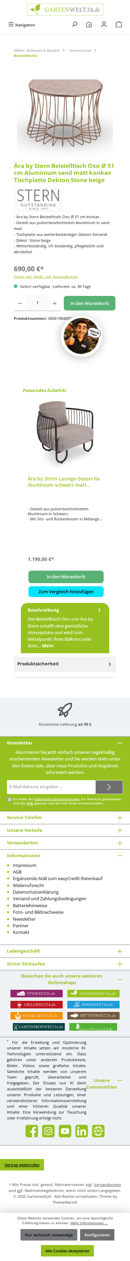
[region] (65, 118)
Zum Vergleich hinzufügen (66, 591)
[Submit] (109, 787)
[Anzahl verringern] (20, 303)
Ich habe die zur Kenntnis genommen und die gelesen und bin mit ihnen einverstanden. (67, 801)
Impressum (24, 865)
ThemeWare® (65, 1202)
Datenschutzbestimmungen (57, 799)
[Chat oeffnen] (81, 336)
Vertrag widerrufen (22, 1164)
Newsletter (24, 919)
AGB (29, 803)
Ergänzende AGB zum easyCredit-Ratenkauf (58, 878)
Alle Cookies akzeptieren (67, 1250)
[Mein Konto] (104, 25)
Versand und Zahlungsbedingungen (49, 898)
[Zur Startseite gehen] (65, 9)
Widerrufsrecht (28, 885)
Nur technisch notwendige (49, 1234)
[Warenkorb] (119, 25)
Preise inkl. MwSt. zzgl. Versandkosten (46, 276)
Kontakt (21, 932)
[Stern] (65, 200)
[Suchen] (74, 25)
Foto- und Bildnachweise (38, 912)
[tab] (65, 628)
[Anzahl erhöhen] (54, 303)
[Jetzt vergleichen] (89, 25)
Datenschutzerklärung (36, 892)
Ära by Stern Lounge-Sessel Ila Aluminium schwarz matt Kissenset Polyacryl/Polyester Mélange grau (63, 482)
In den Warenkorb (89, 303)
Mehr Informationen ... (89, 1223)
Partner (20, 925)
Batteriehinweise (30, 905)
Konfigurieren (97, 1234)
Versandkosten (107, 1184)
